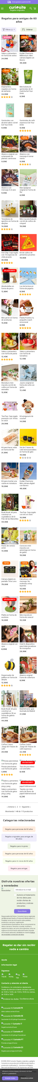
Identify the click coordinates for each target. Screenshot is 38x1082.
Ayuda (4, 960)
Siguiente (26, 807)
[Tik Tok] (18, 976)
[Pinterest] (25, 976)
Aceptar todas (10, 1078)
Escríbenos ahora (27, 999)
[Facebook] (4, 976)
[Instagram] (11, 976)
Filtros (9, 29)
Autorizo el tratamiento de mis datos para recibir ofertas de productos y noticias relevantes (26, 900)
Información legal (9, 965)
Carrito (35, 8)
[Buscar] (31, 9)
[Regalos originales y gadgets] (17, 7)
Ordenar (29, 29)
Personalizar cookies (27, 1078)
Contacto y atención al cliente (14, 983)
